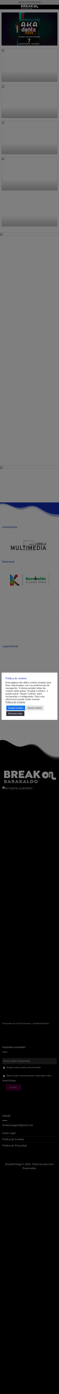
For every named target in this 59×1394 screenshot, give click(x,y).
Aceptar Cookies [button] (15, 708)
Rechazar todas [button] (15, 713)
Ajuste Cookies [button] (35, 708)
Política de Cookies (15, 702)
